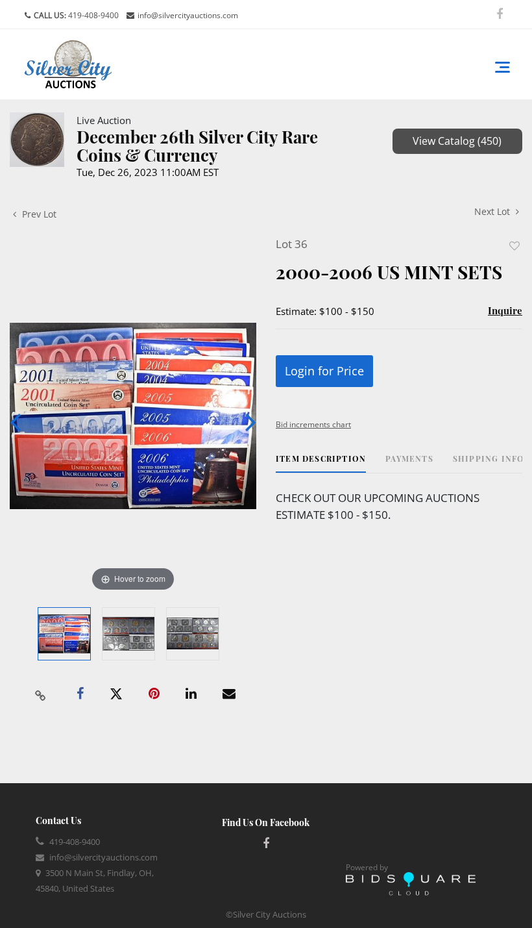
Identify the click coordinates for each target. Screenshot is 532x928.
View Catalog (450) (457, 141)
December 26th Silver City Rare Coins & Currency (197, 145)
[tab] (321, 463)
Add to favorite (514, 245)
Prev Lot (37, 214)
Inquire (505, 310)
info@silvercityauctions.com (188, 15)
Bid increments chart (313, 424)
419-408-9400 (92, 15)
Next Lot (493, 211)
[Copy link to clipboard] (41, 694)
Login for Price (324, 371)
